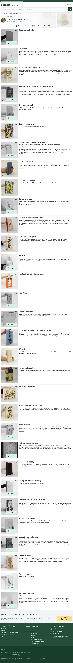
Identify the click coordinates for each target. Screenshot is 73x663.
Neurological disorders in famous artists (37, 86)
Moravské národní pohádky (31, 218)
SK (51, 659)
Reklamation (27, 629)
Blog (32, 637)
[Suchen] (70, 9)
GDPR (25, 659)
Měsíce (22, 255)
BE (69, 659)
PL (71, 659)
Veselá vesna (24, 424)
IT (61, 659)
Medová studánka (27, 368)
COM (57, 659)
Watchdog (4, 632)
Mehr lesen (21, 74)
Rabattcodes (27, 631)
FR (66, 659)
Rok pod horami (26, 105)
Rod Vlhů (23, 293)
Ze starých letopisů (27, 236)
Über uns (33, 629)
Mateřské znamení (27, 593)
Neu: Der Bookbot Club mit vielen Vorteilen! (12, 1)
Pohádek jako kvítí (27, 180)
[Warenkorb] (68, 5)
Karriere (33, 635)
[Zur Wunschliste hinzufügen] (16, 30)
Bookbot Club (35, 643)
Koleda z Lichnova (27, 518)
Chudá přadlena (26, 161)
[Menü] (70, 5)
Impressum (36, 659)
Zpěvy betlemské (26, 124)
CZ (49, 659)
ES (59, 659)
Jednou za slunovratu (28, 443)
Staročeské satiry (26, 462)
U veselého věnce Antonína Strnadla (35, 330)
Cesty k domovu (26, 312)
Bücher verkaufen (14, 629)
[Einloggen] (65, 5)
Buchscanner (12, 634)
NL (64, 659)
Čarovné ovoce (25, 199)
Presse (33, 631)
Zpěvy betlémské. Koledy (30, 481)
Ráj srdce (23, 349)
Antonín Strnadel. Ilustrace (30, 405)
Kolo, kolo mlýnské (27, 387)
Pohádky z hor (25, 556)
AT (54, 659)
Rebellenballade (26, 30)
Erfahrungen (34, 633)
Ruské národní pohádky (29, 68)
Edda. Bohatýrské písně (29, 537)
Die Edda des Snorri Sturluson (32, 143)
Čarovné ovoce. (26, 574)
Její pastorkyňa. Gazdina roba (32, 499)
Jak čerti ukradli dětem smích (32, 274)
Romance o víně (26, 49)
